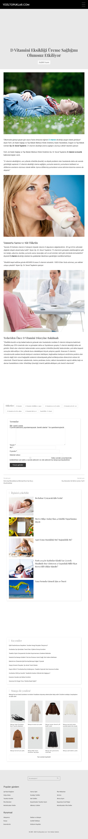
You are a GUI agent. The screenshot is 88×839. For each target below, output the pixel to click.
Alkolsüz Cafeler (35, 805)
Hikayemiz (7, 817)
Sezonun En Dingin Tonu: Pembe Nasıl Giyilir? (23, 681)
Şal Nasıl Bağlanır (9, 791)
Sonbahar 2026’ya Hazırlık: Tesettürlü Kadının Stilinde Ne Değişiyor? (29, 673)
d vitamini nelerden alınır (14, 411)
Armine (59, 795)
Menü (83, 4)
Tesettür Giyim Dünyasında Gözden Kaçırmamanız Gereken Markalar (30, 653)
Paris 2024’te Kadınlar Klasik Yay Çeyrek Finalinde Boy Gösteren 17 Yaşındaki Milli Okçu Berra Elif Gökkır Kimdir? (56, 563)
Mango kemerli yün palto (17, 750)
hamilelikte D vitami (46, 411)
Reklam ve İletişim (35, 817)
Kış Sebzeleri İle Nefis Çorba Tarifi (73, 481)
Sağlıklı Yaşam (44, 62)
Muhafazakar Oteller (10, 805)
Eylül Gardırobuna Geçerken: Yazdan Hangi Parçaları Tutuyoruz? (28, 645)
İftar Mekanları (61, 791)
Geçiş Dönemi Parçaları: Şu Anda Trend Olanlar (23, 665)
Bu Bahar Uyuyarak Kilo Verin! (48, 498)
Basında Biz (7, 824)
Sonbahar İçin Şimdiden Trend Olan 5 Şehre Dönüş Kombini (27, 649)
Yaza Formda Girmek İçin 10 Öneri (50, 581)
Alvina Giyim (60, 798)
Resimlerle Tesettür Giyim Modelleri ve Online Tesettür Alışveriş (16, 4)
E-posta (13, 451)
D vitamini (52, 140)
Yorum (13, 445)
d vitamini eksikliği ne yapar (33, 406)
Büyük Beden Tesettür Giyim (38, 802)
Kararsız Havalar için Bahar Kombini (20, 677)
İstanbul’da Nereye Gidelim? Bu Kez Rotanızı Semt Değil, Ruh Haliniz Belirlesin (33, 657)
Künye (5, 821)
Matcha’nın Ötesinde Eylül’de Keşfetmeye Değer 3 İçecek (26, 661)
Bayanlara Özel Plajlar (63, 802)
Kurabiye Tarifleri (35, 795)
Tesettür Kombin (8, 798)
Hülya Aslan (7, 795)
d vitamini (19, 406)
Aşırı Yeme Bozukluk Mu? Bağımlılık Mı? (53, 540)
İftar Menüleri (7, 802)
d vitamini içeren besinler (52, 406)
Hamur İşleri (33, 791)
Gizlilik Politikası (35, 821)
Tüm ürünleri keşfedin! (44, 757)
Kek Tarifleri (33, 798)
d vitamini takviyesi (30, 411)
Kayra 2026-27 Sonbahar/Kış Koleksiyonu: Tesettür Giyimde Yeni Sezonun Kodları (34, 669)
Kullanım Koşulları (35, 824)
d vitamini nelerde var (70, 406)
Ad (11, 447)
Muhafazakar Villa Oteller (64, 805)
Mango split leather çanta (70, 750)
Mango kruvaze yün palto (35, 724)
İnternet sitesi (15, 455)
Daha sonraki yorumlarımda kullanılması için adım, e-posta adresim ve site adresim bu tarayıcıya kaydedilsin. (40, 459)
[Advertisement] (44, 28)
